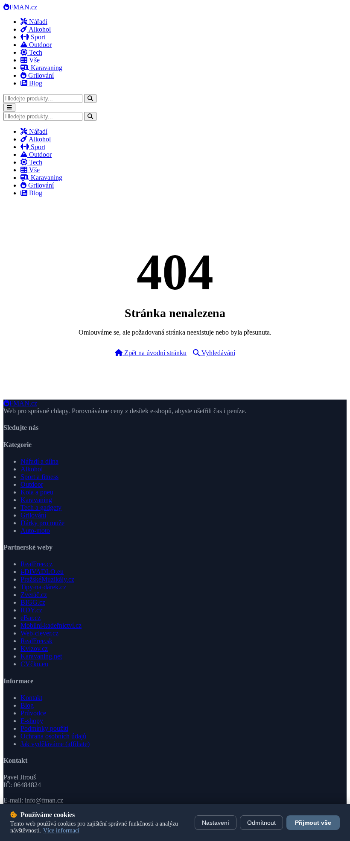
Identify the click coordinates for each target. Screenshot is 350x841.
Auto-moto (35, 530)
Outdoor (39, 44)
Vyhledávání (217, 352)
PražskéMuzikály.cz (47, 579)
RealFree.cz (36, 564)
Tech (34, 52)
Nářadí (37, 21)
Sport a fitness (39, 476)
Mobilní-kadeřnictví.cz (51, 625)
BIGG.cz (32, 602)
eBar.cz (30, 617)
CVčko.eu (34, 664)
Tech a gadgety (40, 507)
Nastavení (215, 822)
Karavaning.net (41, 656)
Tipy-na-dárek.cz (43, 587)
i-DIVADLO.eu (42, 571)
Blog (34, 83)
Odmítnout (261, 822)
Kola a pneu (36, 492)
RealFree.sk (36, 640)
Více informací (61, 830)
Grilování (40, 75)
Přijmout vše (313, 822)
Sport (37, 37)
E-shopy (31, 720)
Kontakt (31, 697)
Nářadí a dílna (39, 461)
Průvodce (33, 713)
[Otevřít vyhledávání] (90, 98)
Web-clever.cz (39, 633)
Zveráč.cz (33, 594)
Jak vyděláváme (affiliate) (55, 743)
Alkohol (39, 29)
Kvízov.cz (34, 648)
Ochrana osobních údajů (53, 736)
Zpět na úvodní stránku (154, 352)
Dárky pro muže (42, 522)
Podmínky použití (44, 728)
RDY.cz (31, 610)
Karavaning (45, 67)
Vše (33, 60)
